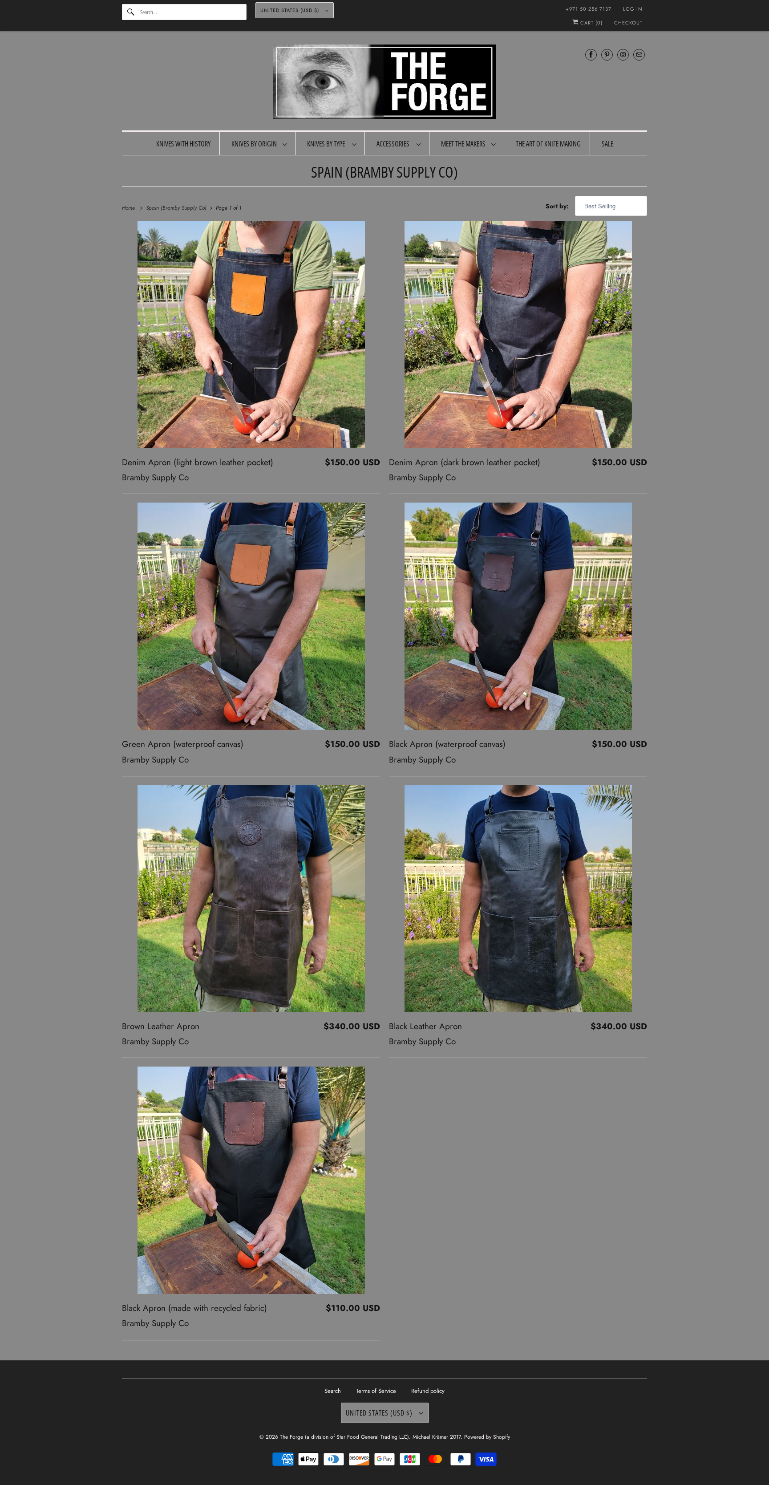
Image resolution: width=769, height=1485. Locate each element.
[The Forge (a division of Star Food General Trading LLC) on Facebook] (591, 55)
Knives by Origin (254, 144)
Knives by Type (327, 144)
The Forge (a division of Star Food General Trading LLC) (344, 1437)
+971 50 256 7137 (588, 8)
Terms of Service (376, 1391)
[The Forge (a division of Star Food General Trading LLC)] (384, 83)
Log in (633, 8)
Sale (607, 144)
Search (332, 1391)
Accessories (394, 144)
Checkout (628, 22)
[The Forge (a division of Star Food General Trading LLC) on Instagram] (623, 55)
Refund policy (428, 1391)
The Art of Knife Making (548, 144)
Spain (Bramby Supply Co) (384, 172)
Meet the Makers (464, 144)
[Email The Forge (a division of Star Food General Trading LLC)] (639, 55)
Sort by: (558, 206)
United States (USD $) (290, 10)
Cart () (591, 22)
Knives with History (183, 144)
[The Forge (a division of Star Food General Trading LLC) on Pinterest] (607, 55)
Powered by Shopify (487, 1437)
